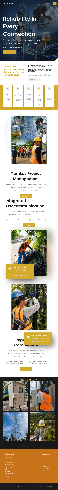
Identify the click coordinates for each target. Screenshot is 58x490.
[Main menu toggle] (54, 3)
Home (43, 458)
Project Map (46, 468)
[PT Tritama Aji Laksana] (8, 3)
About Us (43, 460)
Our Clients (45, 466)
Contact (43, 470)
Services (43, 462)
